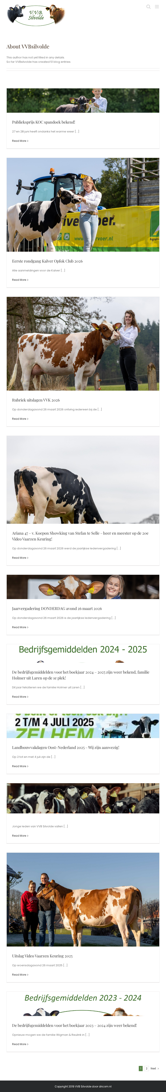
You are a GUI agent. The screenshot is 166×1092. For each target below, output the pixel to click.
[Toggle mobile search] (148, 6)
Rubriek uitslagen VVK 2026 (36, 400)
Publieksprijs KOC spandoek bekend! (43, 122)
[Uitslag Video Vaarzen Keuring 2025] (83, 917)
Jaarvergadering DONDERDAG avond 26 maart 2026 (57, 608)
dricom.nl (105, 1086)
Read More (19, 141)
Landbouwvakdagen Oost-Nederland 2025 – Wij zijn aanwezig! (65, 747)
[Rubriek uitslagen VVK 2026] (83, 361)
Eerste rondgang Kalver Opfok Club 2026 (47, 261)
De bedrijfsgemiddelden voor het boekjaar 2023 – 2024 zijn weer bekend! (74, 1025)
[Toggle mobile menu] (157, 6)
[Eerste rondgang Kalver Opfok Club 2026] (83, 222)
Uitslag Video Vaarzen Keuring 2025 (42, 955)
